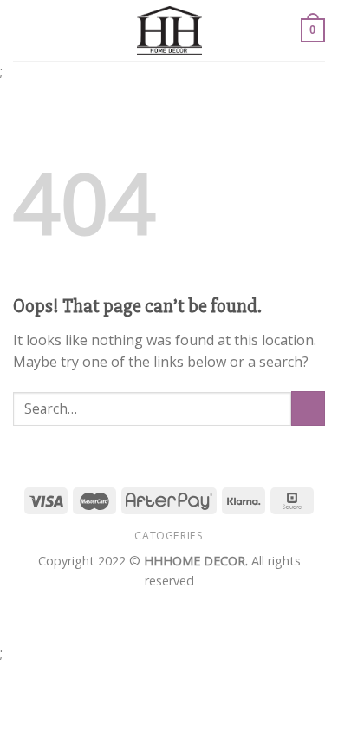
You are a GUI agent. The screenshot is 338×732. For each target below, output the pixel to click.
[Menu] (23, 30)
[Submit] (308, 408)
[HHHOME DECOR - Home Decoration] (169, 30)
